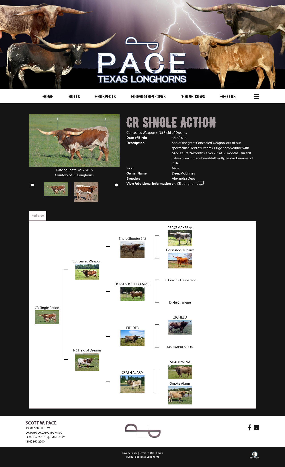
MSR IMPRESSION (180, 347)
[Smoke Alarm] (180, 394)
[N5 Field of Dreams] (87, 361)
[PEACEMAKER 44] (180, 238)
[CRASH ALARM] (132, 383)
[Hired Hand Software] (254, 458)
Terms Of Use (146, 453)
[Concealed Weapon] (87, 271)
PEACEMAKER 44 (180, 227)
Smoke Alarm (180, 383)
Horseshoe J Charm (180, 250)
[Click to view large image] (74, 140)
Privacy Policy (129, 453)
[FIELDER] (132, 338)
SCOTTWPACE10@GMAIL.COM (45, 437)
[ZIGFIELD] (180, 327)
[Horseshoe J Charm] (180, 260)
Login (159, 453)
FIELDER (132, 327)
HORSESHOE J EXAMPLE (132, 284)
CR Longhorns (187, 183)
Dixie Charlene (180, 302)
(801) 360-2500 (35, 441)
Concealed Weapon (140, 132)
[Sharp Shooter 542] (132, 249)
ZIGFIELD (180, 317)
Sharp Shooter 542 (132, 238)
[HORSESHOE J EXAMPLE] (132, 293)
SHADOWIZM (180, 362)
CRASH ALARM (133, 372)
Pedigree (38, 215)
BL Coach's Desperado (180, 280)
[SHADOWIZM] (180, 371)
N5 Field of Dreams (173, 132)
